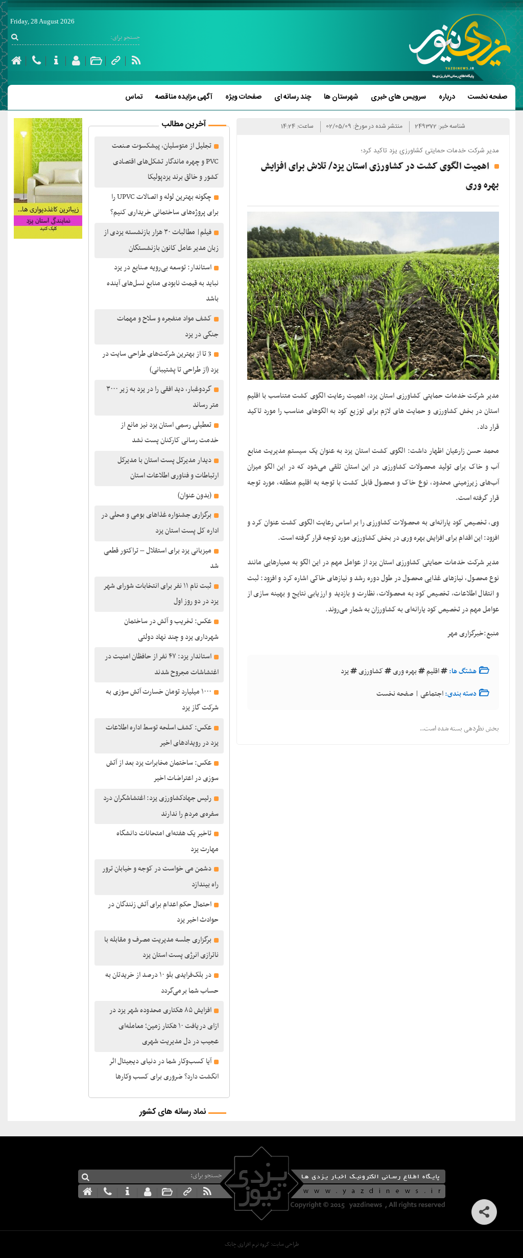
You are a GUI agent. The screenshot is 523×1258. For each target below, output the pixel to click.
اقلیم (432, 671)
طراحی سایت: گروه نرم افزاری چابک (262, 1244)
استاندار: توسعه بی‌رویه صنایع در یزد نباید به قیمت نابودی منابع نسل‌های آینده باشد (163, 283)
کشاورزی (371, 671)
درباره (447, 97)
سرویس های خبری (398, 97)
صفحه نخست (487, 97)
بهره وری (405, 671)
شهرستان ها (341, 97)
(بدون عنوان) (194, 495)
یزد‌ (345, 671)
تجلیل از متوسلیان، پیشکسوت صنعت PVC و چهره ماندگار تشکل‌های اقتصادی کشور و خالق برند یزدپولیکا (165, 162)
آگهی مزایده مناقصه (183, 97)
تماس (133, 97)
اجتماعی (431, 694)
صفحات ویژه (243, 97)
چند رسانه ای (292, 97)
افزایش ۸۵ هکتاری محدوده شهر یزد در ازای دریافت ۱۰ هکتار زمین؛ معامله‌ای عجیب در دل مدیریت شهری (164, 1026)
